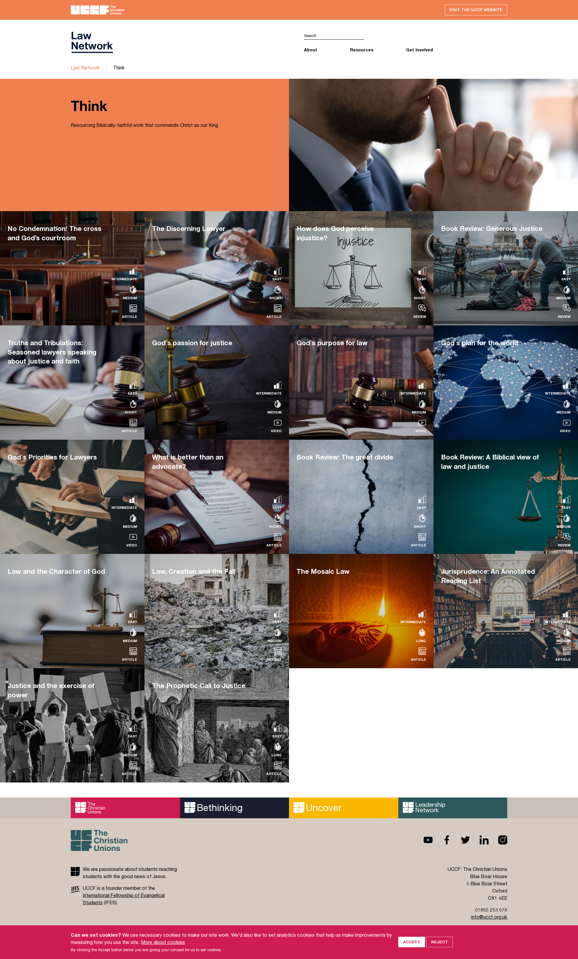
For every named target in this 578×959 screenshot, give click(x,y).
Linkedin (479, 839)
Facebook (442, 839)
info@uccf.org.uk (489, 917)
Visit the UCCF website (475, 9)
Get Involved (419, 49)
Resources (361, 49)
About (310, 49)
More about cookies (163, 942)
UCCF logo (180, 42)
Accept (411, 941)
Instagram (498, 839)
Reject (439, 941)
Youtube (423, 839)
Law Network (85, 67)
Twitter (460, 839)
